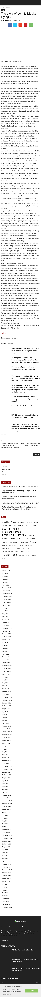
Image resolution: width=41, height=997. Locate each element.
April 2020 (5, 789)
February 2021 (6, 760)
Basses (3, 10)
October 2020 (6, 772)
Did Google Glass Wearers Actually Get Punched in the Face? (20, 487)
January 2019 (6, 832)
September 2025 (7, 602)
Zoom (3, 558)
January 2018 (6, 867)
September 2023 (7, 671)
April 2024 (5, 651)
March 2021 (5, 758)
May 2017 (5, 890)
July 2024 (5, 642)
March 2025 (5, 619)
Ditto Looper (30, 525)
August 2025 (6, 605)
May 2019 (5, 821)
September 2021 (7, 740)
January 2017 (6, 901)
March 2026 (5, 585)
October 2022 (6, 703)
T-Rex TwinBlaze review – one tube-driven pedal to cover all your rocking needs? (24, 399)
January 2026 (6, 591)
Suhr (16, 551)
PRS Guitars (6, 548)
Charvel (4, 525)
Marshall (33, 542)
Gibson (12, 539)
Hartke (27, 539)
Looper (16, 542)
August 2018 (6, 847)
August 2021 (6, 743)
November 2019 (7, 804)
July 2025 (5, 608)
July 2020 (5, 781)
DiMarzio (20, 525)
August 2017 (6, 881)
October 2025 (6, 599)
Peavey (26, 545)
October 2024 (6, 634)
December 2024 (7, 628)
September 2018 (7, 844)
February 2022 (6, 726)
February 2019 (6, 829)
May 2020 (5, 786)
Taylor (27, 551)
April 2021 (5, 755)
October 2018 (6, 841)
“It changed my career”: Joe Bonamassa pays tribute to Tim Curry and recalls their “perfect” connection (25, 360)
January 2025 (6, 625)
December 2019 (7, 801)
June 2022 (5, 714)
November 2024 (7, 631)
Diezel (14, 525)
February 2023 (6, 691)
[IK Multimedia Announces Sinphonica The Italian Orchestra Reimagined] (5, 417)
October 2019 (6, 806)
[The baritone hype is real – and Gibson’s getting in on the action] (5, 369)
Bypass (35, 522)
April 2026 (5, 582)
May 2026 (5, 579)
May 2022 (5, 717)
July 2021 (5, 746)
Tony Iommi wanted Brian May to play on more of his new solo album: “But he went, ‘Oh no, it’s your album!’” (25, 378)
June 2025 (5, 611)
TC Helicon (21, 555)
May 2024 (5, 648)
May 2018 (5, 855)
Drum (4, 529)
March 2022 (5, 723)
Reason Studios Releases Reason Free (25, 406)
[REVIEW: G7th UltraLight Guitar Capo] (5, 952)
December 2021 (7, 732)
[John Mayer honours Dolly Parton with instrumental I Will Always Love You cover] (5, 350)
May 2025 (5, 614)
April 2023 (5, 686)
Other (4, 475)
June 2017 (5, 887)
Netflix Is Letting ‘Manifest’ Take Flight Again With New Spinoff (20, 503)
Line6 (10, 542)
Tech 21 (28, 555)
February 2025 (6, 622)
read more (4, 333)
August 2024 (6, 640)
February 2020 (6, 795)
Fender (5, 539)
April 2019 (5, 824)
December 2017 (7, 870)
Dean (9, 525)
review (18, 548)
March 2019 (5, 827)
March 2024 (5, 654)
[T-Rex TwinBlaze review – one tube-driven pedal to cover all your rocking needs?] (5, 399)
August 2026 (6, 570)
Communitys (6, 469)
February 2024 (6, 657)
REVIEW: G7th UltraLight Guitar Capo (23, 950)
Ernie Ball (14, 529)
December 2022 (7, 697)
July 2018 (5, 850)
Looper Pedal (24, 542)
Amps (13, 522)
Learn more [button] (7, 994)
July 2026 (5, 573)
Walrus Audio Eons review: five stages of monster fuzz (30, 445)
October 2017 (6, 876)
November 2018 (7, 838)
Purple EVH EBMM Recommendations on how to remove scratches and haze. (19, 497)
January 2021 (6, 763)
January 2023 (6, 694)
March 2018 (5, 861)
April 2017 (5, 893)
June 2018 (5, 853)
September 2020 (7, 775)
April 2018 (5, 858)
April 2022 (5, 720)
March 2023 (5, 688)
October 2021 (6, 737)
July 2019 (5, 815)
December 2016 (7, 904)
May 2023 (5, 683)
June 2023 (5, 680)
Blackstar (29, 522)
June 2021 (5, 749)
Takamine (21, 551)
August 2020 (6, 778)
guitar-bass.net (7, 20)
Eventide (31, 535)
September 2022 (7, 706)
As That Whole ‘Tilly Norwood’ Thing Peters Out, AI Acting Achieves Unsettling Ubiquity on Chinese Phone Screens (19, 508)
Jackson (4, 542)
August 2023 (6, 674)
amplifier (6, 522)
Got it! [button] (32, 990)
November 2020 (7, 769)
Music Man (13, 545)
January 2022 (6, 729)
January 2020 (6, 798)
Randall (13, 548)
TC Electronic (9, 555)
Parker (21, 545)
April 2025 (5, 617)
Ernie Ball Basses (11, 532)
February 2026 (6, 588)
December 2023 (7, 663)
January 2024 (6, 660)
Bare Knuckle (21, 522)
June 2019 (5, 818)
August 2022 (6, 709)
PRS (31, 545)
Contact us (4, 941)
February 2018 (6, 864)
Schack (23, 548)
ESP (26, 535)
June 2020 (5, 783)
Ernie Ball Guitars (13, 535)
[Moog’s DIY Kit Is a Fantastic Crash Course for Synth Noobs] (5, 961)
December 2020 (7, 766)
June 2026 (5, 576)
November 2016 (7, 907)
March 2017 (5, 896)
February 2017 (6, 899)
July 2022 (5, 711)
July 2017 (5, 884)
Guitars (4, 472)
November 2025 (7, 596)
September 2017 (7, 878)
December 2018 (7, 835)
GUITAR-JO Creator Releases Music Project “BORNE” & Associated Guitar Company (10, 446)
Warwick (33, 555)
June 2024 (5, 645)
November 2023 (7, 665)
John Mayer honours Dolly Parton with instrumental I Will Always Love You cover (25, 351)
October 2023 (6, 668)
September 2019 (7, 809)
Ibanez (32, 539)
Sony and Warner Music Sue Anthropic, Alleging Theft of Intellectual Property (19, 492)
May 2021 (5, 752)
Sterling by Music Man (7, 551)
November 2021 (7, 735)
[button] (38, 2)
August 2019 (6, 812)
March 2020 (5, 792)
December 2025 (7, 594)
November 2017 (7, 873)
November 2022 (7, 700)
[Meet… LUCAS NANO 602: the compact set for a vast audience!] (5, 970)
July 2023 (5, 677)
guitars (20, 538)
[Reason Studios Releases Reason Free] (5, 408)
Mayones (4, 545)
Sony (27, 548)
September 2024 (7, 637)
